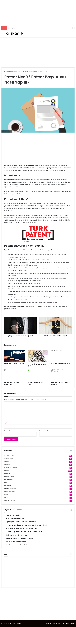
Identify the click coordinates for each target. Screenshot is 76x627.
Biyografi (8, 485)
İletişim (55, 623)
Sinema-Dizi (9, 479)
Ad (5, 423)
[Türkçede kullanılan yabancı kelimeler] (61, 375)
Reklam (7, 473)
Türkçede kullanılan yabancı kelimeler (60, 383)
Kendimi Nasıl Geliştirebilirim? (14, 363)
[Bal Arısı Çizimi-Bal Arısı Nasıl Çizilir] (38, 356)
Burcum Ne (11, 28)
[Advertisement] (38, 13)
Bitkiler (7, 497)
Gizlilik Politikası (69, 623)
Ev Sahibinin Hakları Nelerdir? (61, 363)
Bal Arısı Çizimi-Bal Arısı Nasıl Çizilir (37, 365)
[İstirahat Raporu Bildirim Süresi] (38, 375)
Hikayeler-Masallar (10, 500)
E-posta (7, 431)
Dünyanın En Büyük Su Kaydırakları (11, 383)
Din (6, 482)
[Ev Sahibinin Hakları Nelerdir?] (61, 356)
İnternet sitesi (43, 431)
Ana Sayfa (61, 623)
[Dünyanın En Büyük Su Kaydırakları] (14, 375)
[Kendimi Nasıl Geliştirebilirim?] (14, 356)
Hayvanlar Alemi (10, 491)
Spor (6, 494)
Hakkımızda (48, 623)
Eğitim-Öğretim (9, 476)
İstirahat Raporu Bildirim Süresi (36, 383)
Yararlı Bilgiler (16, 71)
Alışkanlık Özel (9, 455)
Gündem (7, 464)
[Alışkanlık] (15, 33)
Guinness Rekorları (10, 488)
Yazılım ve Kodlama (11, 467)
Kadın (7, 461)
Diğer (7, 470)
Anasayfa (8, 71)
